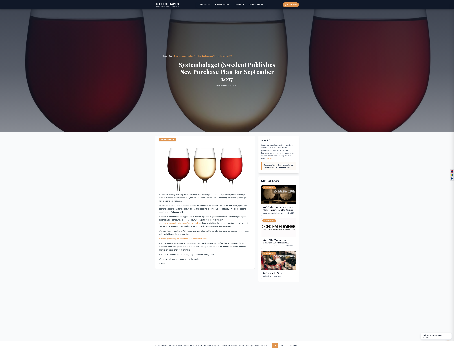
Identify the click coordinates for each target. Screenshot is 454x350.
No (282, 345)
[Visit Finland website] (451, 178)
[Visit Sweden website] (451, 175)
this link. (270, 159)
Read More (292, 345)
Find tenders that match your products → (432, 336)
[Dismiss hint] (449, 336)
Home (165, 56)
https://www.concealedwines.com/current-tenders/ (180, 223)
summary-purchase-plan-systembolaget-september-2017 (183, 239)
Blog (170, 56)
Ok (275, 345)
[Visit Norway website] (451, 171)
